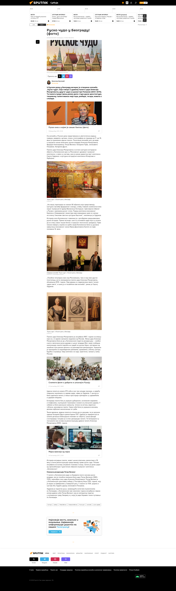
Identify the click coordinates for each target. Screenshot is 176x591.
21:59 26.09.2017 (52, 38)
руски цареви (97, 504)
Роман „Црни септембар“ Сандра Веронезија (59, 17)
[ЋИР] (141, 3)
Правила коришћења (42, 570)
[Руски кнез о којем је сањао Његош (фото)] (74, 113)
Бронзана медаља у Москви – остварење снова (104, 17)
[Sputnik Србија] (39, 5)
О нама (31, 570)
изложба (89, 504)
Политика (61, 553)
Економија (70, 553)
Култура (50, 504)
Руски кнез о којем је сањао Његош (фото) (69, 127)
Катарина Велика (73, 504)
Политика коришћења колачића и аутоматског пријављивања (93, 570)
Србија (55, 504)
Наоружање (88, 553)
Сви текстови (55, 83)
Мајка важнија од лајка (59, 451)
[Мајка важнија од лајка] (74, 437)
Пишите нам (54, 570)
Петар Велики (62, 504)
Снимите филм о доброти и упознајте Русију (69, 382)
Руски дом (82, 504)
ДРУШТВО (79, 553)
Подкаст (104, 553)
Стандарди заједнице (66, 570)
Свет (54, 553)
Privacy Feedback (134, 570)
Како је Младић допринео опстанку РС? (38, 17)
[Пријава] (131, 3)
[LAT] (146, 3)
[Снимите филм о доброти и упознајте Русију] (74, 368)
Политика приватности (120, 570)
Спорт (97, 553)
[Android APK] (140, 577)
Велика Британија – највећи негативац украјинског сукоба (82, 17)
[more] (99, 131)
